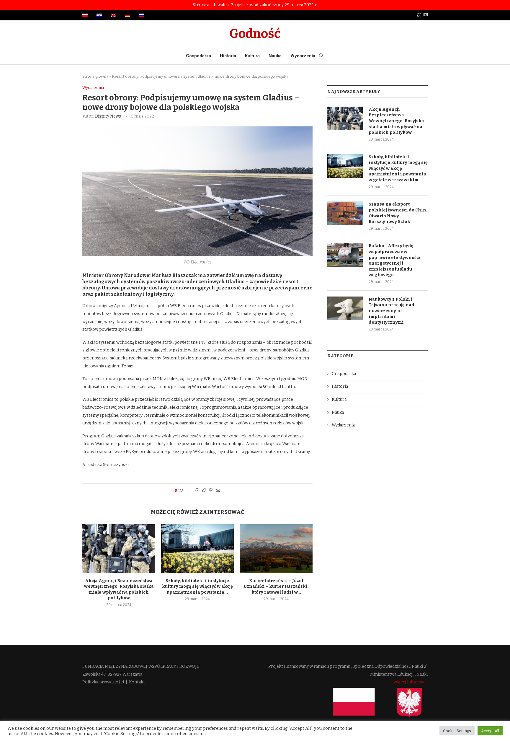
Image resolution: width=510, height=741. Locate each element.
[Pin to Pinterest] (211, 491)
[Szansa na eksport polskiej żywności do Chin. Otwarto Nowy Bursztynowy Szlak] (345, 213)
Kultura (252, 55)
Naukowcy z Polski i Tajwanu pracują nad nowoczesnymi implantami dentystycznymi (391, 311)
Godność (255, 33)
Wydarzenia (302, 55)
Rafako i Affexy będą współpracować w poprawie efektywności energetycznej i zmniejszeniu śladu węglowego (395, 260)
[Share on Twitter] (204, 491)
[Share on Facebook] (196, 491)
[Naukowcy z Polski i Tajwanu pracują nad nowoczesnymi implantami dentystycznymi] (345, 308)
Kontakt (137, 682)
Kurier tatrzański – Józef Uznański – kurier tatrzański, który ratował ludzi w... (276, 586)
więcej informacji (411, 682)
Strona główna (95, 76)
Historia (228, 55)
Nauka (275, 55)
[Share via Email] (218, 491)
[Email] (426, 15)
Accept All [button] (490, 731)
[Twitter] (418, 15)
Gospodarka (198, 55)
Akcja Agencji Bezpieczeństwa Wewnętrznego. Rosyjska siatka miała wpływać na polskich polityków (396, 121)
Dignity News (108, 116)
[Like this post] (185, 490)
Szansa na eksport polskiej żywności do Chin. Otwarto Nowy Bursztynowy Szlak (398, 213)
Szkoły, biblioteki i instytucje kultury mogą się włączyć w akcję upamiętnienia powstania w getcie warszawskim (398, 168)
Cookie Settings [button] (457, 731)
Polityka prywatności (103, 682)
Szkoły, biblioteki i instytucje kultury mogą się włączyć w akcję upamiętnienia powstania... (197, 586)
